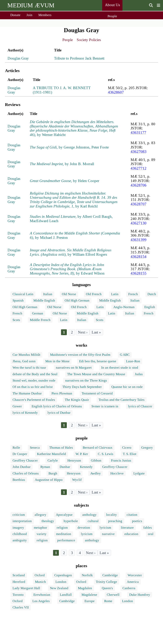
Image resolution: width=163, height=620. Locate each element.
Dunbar (65, 467)
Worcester (135, 575)
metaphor (40, 527)
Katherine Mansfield (51, 454)
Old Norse (69, 294)
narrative (108, 534)
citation (132, 515)
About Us (112, 5)
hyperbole (71, 521)
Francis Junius (121, 460)
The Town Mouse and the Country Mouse (96, 374)
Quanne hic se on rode (127, 387)
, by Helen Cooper (64, 181)
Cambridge (110, 575)
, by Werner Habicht (74, 128)
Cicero (126, 447)
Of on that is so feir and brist (33, 387)
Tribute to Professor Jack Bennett (79, 58)
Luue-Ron (133, 361)
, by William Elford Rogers (70, 252)
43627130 (139, 223)
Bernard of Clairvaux (98, 447)
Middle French (40, 320)
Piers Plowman (61, 393)
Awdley (95, 473)
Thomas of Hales (61, 447)
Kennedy (86, 467)
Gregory (147, 447)
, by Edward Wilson (67, 269)
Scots (16, 320)
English (149, 307)
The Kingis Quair (77, 400)
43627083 (139, 151)
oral (150, 534)
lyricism (105, 527)
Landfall (66, 595)
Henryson (74, 460)
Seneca (35, 447)
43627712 (139, 168)
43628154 (139, 257)
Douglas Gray (18, 58)
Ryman (45, 467)
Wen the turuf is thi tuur (29, 367)
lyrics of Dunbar (59, 413)
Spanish (18, 300)
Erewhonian (41, 595)
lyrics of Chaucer (140, 406)
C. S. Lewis (105, 454)
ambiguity (20, 540)
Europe (89, 601)
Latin (114, 294)
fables (147, 527)
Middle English (44, 300)
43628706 (139, 185)
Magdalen (85, 588)
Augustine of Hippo (49, 480)
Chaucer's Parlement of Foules (34, 400)
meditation (63, 534)
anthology (89, 515)
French (133, 294)
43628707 (139, 204)
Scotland (19, 575)
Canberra (128, 588)
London (60, 582)
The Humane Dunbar (27, 393)
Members (44, 15)
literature (127, 527)
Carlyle (53, 460)
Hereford (19, 582)
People (112, 16)
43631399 (139, 240)
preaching (115, 521)
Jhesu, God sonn (24, 361)
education (131, 534)
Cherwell (113, 595)
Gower (17, 406)
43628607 (116, 92)
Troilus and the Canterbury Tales (122, 400)
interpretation (22, 521)
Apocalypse (64, 515)
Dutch (151, 294)
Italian (47, 294)
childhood (20, 534)
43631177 (138, 132)
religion (62, 527)
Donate (15, 15)
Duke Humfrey (139, 595)
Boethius (19, 480)
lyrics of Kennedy (25, 413)
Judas (139, 374)
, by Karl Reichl (73, 199)
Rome (108, 601)
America (133, 582)
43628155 (139, 273)
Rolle (16, 447)
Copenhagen (63, 575)
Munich (40, 582)
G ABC (125, 355)
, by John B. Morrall (62, 164)
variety (42, 534)
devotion (84, 527)
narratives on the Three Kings (86, 380)
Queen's (107, 588)
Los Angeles (41, 601)
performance (66, 540)
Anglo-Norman (124, 307)
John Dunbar (22, 467)
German (37, 313)
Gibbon (96, 460)
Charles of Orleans (26, 473)
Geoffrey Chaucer (25, 460)
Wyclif (77, 480)
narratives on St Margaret (74, 367)
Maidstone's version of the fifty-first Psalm (80, 355)
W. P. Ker (82, 454)
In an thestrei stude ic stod (119, 367)
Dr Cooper (20, 454)
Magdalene (89, 595)
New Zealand (59, 588)
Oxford (40, 575)
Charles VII (21, 607)
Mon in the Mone (57, 361)
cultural (93, 521)
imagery (18, 527)
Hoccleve (117, 473)
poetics (137, 521)
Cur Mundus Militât (26, 355)
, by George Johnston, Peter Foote (69, 147)
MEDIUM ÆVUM (30, 5)
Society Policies (89, 40)
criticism (19, 515)
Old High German (77, 300)
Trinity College (106, 582)
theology (48, 521)
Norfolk (87, 575)
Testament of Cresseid (97, 393)
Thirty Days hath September (82, 387)
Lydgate (139, 473)
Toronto (18, 595)
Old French (94, 294)
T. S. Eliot (129, 454)
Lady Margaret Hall (26, 588)
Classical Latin (23, 294)
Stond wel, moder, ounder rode (34, 380)
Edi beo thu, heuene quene (97, 361)
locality (111, 515)
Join (29, 15)
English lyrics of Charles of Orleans (57, 406)
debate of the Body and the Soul (35, 374)
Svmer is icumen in (104, 406)
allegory (40, 515)
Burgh (53, 473)
